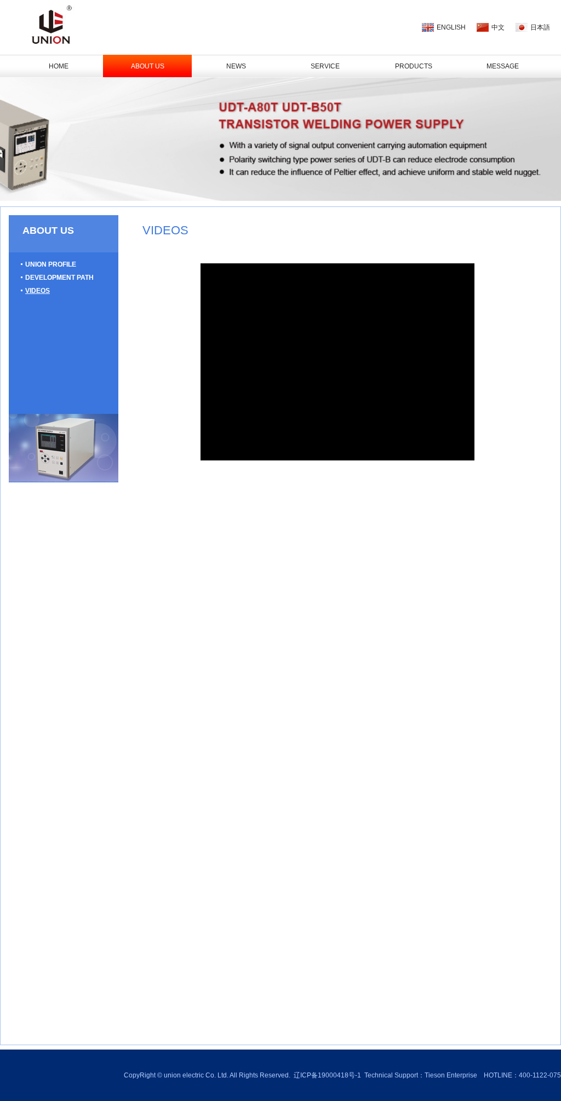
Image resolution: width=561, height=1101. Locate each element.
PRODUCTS (413, 66)
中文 (498, 27)
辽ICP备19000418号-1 (327, 1075)
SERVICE (325, 66)
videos (37, 291)
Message (502, 66)
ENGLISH (451, 27)
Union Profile (50, 264)
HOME (58, 66)
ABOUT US (147, 66)
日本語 (540, 27)
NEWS (236, 66)
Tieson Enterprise (451, 1075)
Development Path (59, 277)
